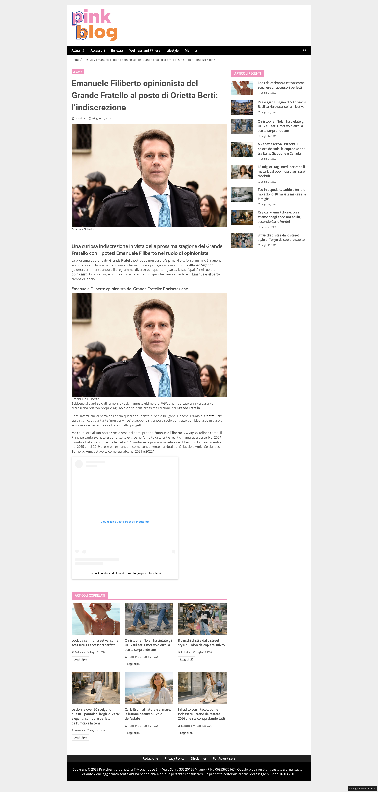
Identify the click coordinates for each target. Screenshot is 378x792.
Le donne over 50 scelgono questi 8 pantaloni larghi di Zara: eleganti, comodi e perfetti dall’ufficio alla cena (96, 716)
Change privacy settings (362, 788)
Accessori (98, 50)
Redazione (150, 758)
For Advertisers (224, 758)
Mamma (191, 50)
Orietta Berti (213, 416)
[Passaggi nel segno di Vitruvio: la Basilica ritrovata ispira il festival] (242, 107)
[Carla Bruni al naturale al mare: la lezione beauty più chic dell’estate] (149, 688)
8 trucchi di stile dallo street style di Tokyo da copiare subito (201, 642)
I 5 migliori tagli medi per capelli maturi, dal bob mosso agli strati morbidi (282, 171)
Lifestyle (173, 50)
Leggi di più (80, 659)
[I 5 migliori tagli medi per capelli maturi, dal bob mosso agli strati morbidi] (242, 172)
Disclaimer (199, 758)
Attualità (78, 50)
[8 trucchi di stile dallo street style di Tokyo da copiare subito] (202, 619)
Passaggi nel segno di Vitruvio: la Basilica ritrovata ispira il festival (282, 104)
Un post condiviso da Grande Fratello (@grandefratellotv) (125, 573)
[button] (304, 50)
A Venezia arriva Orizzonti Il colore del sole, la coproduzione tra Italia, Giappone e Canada (281, 148)
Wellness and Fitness (144, 50)
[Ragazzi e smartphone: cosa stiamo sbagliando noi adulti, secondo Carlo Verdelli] (242, 217)
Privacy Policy (174, 758)
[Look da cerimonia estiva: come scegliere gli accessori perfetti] (96, 619)
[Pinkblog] (94, 25)
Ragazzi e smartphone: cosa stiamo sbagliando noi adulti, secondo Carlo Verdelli (279, 217)
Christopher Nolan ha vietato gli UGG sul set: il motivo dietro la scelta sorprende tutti (148, 645)
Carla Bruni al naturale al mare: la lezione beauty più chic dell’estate (148, 714)
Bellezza (117, 50)
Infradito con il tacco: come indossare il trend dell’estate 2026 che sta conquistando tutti (201, 714)
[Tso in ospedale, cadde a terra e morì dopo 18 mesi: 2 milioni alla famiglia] (242, 194)
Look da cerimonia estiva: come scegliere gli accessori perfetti (95, 642)
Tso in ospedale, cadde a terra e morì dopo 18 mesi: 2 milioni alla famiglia (282, 194)
